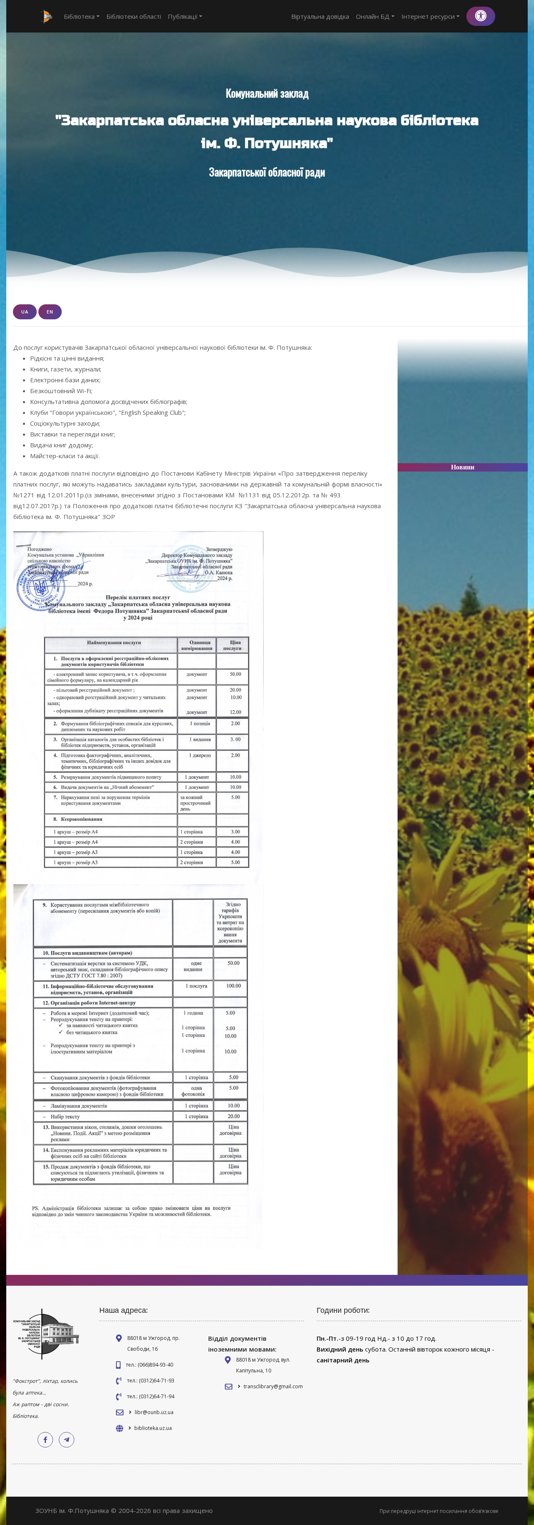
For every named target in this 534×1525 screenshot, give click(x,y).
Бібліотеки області (133, 16)
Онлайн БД (373, 16)
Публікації (183, 16)
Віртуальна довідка (320, 16)
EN (50, 312)
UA (24, 312)
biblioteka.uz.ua (153, 1428)
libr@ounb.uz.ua (154, 1412)
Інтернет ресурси (428, 16)
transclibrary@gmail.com (273, 1386)
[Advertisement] (463, 404)
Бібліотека (79, 16)
